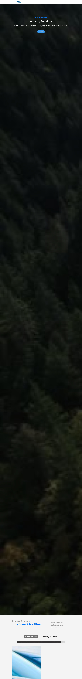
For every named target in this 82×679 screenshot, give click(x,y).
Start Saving (41, 31)
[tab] (31, 636)
